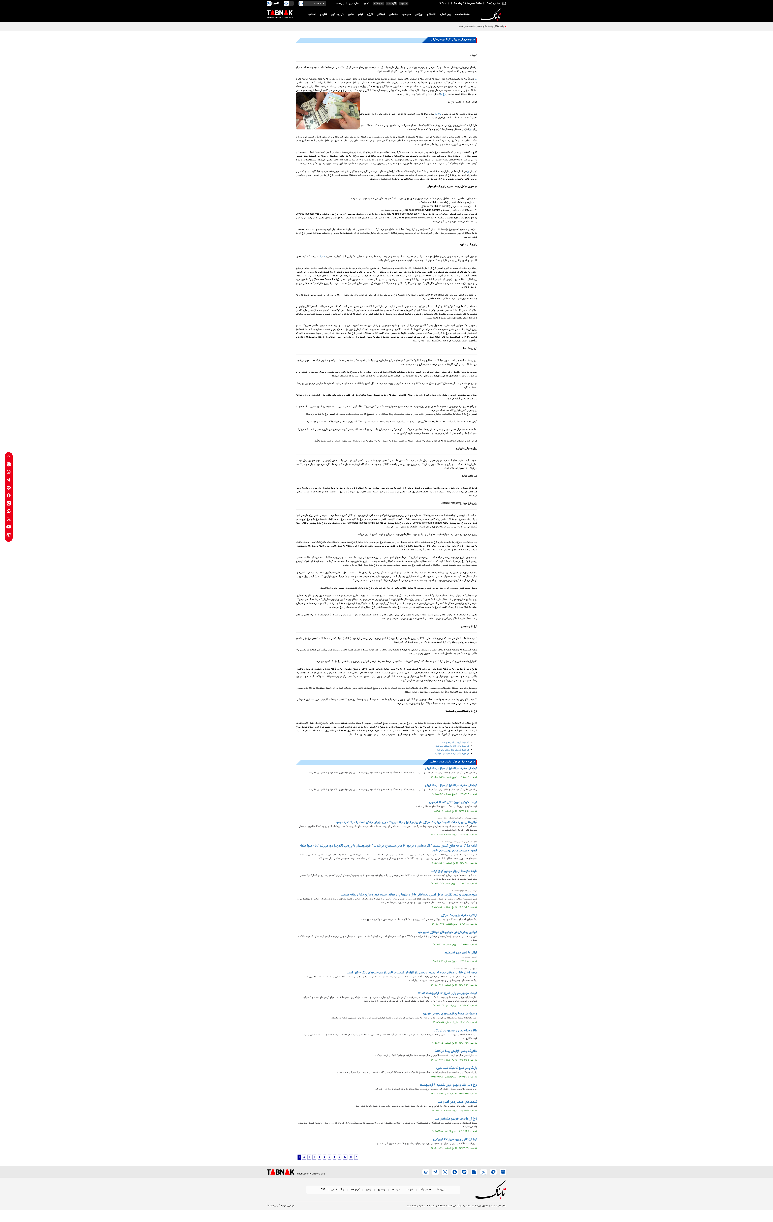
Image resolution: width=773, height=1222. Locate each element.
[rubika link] (8, 464)
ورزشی (419, 14)
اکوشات (392, 3)
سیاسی (406, 14)
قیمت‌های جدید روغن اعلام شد (457, 1102)
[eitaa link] (8, 511)
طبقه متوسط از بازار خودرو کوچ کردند (454, 871)
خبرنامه (409, 1190)
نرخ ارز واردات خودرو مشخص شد (456, 1119)
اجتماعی (393, 14)
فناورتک (378, 3)
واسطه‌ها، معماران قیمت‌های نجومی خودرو (450, 1013)
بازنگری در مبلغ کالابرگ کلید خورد (456, 1068)
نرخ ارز (443, 94)
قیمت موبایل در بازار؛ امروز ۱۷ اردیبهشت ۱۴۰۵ (447, 993)
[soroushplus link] (8, 495)
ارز (476, 79)
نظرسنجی (354, 3)
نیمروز (404, 3)
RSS (323, 1190)
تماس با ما (425, 1190)
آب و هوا (355, 1190)
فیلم (360, 14)
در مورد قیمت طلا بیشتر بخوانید (452, 750)
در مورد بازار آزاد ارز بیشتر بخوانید (452, 746)
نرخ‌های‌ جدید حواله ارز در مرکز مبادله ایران (451, 768)
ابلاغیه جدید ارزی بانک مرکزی (459, 915)
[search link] (301, 3)
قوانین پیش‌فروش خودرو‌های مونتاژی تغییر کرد (447, 932)
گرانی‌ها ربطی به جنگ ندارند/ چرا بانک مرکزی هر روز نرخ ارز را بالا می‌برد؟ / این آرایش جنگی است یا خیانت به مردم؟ (406, 822)
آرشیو (366, 3)
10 (345, 1157)
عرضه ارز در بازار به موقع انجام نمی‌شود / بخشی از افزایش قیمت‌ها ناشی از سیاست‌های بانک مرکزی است (412, 972)
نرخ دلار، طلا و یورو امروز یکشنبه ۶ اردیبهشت (448, 1085)
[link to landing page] (491, 14)
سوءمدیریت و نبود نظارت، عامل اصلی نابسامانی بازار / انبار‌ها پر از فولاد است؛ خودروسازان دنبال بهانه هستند (409, 894)
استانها (312, 14)
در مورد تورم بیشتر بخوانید (455, 742)
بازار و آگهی (337, 14)
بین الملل (445, 14)
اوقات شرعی (337, 1190)
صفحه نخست (462, 14)
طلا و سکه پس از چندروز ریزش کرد (455, 1030)
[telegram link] (8, 479)
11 (351, 1157)
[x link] (8, 519)
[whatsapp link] (8, 472)
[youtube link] (8, 526)
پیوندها (340, 3)
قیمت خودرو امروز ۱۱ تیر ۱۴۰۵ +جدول (453, 802)
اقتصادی (431, 14)
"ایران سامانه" (273, 1206)
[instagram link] (8, 503)
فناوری (323, 14)
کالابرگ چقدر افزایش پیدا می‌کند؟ (456, 1051)
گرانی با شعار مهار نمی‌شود (460, 952)
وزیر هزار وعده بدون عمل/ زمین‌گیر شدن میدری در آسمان (471, 26)
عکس (351, 14)
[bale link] (8, 487)
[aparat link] (8, 534)
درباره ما (441, 1190)
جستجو (381, 1190)
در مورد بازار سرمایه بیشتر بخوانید (452, 754)
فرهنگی (381, 14)
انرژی (370, 14)
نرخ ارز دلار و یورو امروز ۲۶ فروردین (455, 1139)
